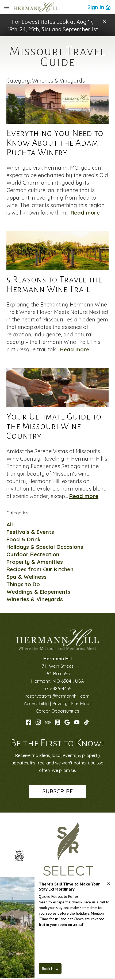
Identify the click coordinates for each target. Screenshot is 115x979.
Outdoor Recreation (32, 554)
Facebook (28, 722)
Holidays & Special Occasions (44, 546)
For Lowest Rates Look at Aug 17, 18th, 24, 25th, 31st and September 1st (53, 25)
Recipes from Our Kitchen (40, 569)
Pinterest (57, 722)
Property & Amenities (34, 561)
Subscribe (58, 791)
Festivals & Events (30, 532)
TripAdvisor (48, 722)
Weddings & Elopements (38, 591)
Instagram (38, 722)
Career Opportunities (57, 711)
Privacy (59, 703)
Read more (85, 212)
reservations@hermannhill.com (57, 696)
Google (67, 722)
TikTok (86, 722)
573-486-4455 (57, 688)
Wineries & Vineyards (34, 599)
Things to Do (23, 584)
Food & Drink (23, 539)
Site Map (80, 703)
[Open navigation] (6, 7)
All (9, 524)
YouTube (76, 722)
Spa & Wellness (26, 576)
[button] (105, 22)
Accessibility (36, 703)
